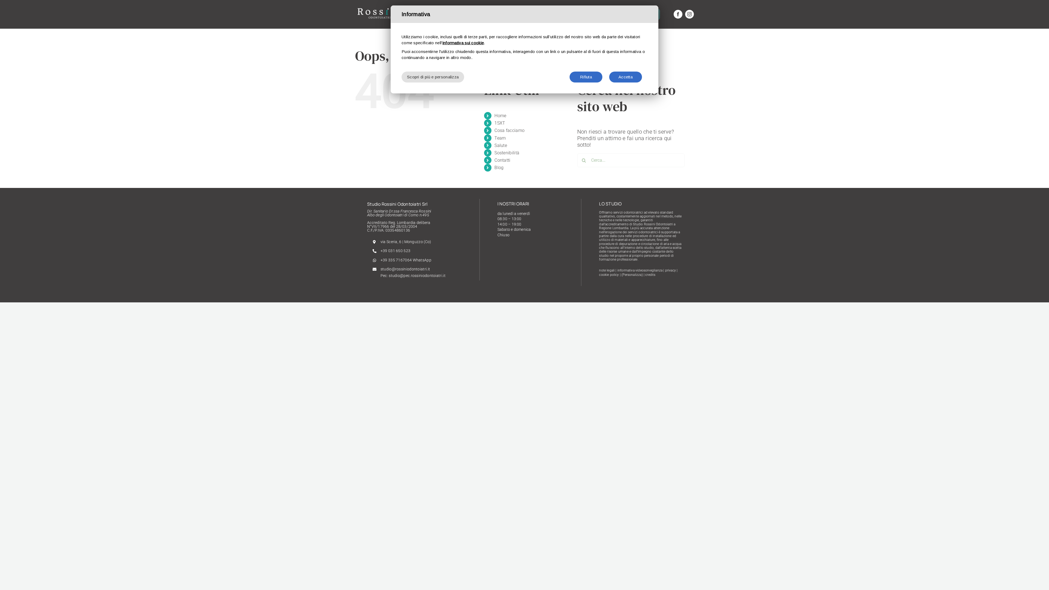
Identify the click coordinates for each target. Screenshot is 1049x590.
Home (500, 115)
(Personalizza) (632, 275)
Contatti (502, 160)
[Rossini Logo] (379, 8)
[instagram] (689, 14)
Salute (500, 145)
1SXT (499, 123)
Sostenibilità (506, 152)
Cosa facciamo (509, 130)
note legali (607, 270)
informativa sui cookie (463, 42)
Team (500, 138)
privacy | (671, 270)
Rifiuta (586, 77)
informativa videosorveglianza (639, 270)
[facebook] (678, 14)
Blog (498, 167)
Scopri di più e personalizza (433, 77)
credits (650, 275)
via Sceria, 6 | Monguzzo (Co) (406, 242)
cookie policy (609, 275)
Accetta (625, 77)
